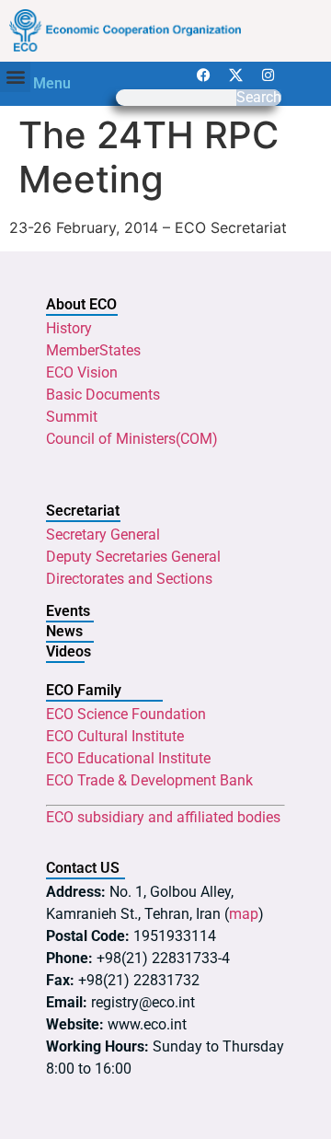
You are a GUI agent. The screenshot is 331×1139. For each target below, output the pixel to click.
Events (68, 611)
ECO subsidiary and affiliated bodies (163, 817)
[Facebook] (203, 75)
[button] (15, 77)
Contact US (83, 868)
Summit (71, 416)
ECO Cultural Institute (115, 736)
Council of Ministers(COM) (132, 438)
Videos (68, 651)
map (243, 914)
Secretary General (103, 534)
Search (258, 97)
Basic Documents (103, 394)
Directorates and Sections (129, 578)
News (64, 631)
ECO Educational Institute (128, 758)
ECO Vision (82, 372)
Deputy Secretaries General (133, 556)
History (69, 328)
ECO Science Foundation (126, 714)
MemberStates (93, 350)
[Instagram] (267, 75)
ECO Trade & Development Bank (149, 780)
